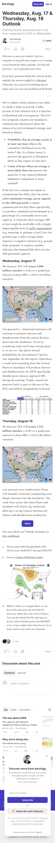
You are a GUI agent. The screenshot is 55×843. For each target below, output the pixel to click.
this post (41, 80)
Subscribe (38, 4)
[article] (27, 725)
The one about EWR (14, 718)
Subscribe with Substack (29, 811)
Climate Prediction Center (29, 557)
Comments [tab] (9, 673)
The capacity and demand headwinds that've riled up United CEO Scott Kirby (19, 723)
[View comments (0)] (15, 49)
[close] (46, 755)
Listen (48, 40)
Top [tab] (5, 709)
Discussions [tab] (24, 709)
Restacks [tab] (21, 673)
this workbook (10, 536)
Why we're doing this (15, 739)
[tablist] (15, 673)
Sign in (49, 4)
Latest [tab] (13, 709)
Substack (13, 836)
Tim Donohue (15, 39)
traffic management (40, 228)
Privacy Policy (37, 824)
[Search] (50, 710)
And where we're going (14, 743)
